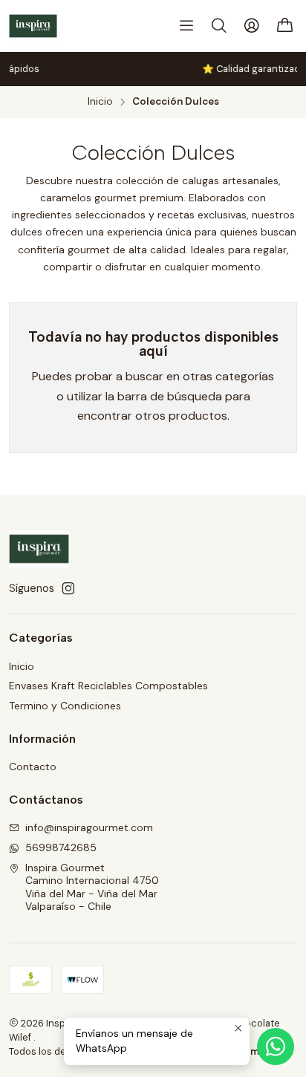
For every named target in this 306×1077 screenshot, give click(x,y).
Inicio (100, 102)
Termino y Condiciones (65, 705)
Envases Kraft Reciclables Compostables (108, 685)
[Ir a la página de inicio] (33, 26)
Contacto (32, 766)
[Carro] (285, 26)
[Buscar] (219, 26)
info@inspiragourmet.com (89, 827)
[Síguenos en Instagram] (68, 588)
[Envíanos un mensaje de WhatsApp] (275, 1046)
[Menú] (186, 26)
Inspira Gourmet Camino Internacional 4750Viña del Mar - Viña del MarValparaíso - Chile (92, 887)
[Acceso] (252, 26)
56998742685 (61, 847)
